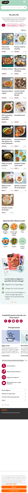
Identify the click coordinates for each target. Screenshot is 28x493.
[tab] (14, 390)
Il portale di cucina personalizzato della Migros (13, 360)
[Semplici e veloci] (5, 229)
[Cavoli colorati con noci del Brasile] (20, 88)
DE (2, 405)
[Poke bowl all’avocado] (8, 43)
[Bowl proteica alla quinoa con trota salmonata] (8, 137)
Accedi (15, 302)
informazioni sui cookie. (11, 484)
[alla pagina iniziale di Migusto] (5, 1)
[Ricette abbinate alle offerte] (14, 229)
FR (5, 405)
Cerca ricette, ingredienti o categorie (14, 7)
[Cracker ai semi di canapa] (8, 204)
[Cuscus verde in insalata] (20, 43)
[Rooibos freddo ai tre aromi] (20, 160)
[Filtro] (3, 25)
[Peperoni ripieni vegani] (8, 88)
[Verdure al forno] (8, 65)
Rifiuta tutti (14, 487)
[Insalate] (14, 243)
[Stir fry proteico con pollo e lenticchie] (8, 112)
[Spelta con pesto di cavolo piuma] (20, 182)
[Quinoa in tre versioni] (8, 182)
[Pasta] (22, 229)
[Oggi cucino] (11, 343)
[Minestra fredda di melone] (20, 65)
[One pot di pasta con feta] (20, 137)
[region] (14, 482)
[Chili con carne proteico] (8, 160)
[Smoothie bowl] (20, 112)
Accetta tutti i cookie (14, 490)
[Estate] (5, 243)
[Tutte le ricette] (22, 243)
